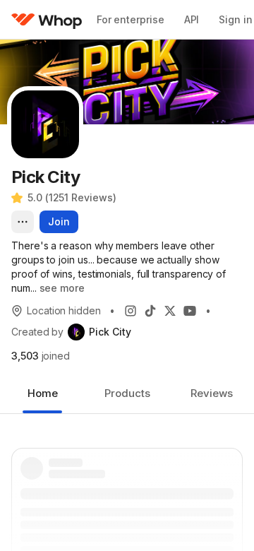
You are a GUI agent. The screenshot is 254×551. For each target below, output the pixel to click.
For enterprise (130, 19)
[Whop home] (47, 20)
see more (62, 288)
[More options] (22, 222)
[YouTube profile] (190, 311)
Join (59, 221)
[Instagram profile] (130, 311)
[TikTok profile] (150, 311)
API (192, 19)
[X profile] (170, 311)
